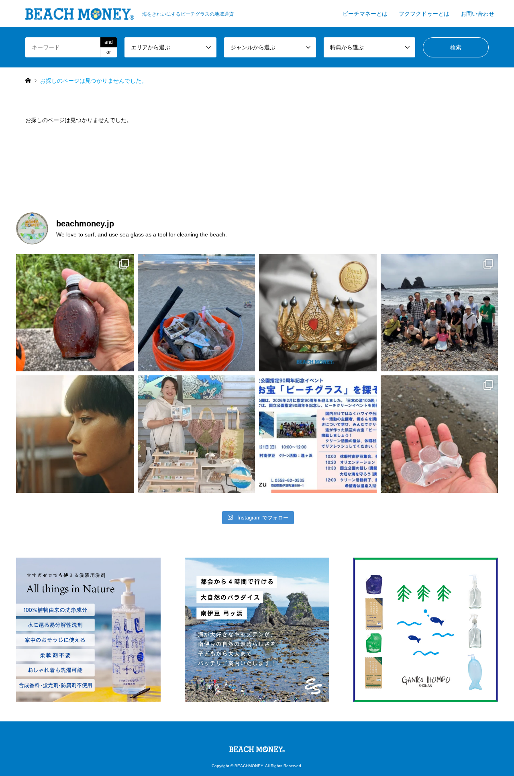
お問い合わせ (477, 13)
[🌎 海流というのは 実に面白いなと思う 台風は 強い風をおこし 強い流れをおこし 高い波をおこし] (196, 313)
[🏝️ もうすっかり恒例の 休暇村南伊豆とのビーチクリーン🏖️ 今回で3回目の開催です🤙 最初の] (318, 434)
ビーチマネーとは (365, 13)
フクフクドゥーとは (424, 13)
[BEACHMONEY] (257, 747)
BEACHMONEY (249, 766)
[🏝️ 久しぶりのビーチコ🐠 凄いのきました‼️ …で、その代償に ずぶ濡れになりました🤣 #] (439, 434)
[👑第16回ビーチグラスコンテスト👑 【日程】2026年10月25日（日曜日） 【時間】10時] (318, 313)
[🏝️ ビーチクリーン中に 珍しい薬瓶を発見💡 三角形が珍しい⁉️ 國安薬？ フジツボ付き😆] (75, 313)
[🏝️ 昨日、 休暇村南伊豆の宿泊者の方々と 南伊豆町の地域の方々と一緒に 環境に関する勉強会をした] (439, 313)
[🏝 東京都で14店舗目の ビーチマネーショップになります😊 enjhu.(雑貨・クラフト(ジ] (75, 434)
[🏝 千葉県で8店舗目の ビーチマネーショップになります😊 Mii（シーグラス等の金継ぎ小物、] (196, 434)
